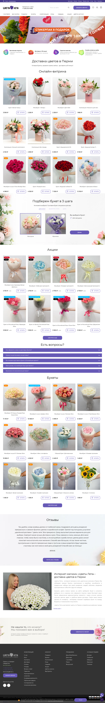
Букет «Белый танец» (15, 107)
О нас (91, 1)
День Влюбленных (71, 655)
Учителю (89, 664)
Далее (80, 232)
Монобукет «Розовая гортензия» (88, 453)
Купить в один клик (14, 102)
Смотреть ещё (52, 338)
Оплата (75, 1)
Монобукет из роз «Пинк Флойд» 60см (14, 186)
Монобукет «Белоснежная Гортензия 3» (88, 286)
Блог (95, 1)
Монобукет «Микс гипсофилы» (39, 453)
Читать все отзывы (52, 560)
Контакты (100, 1)
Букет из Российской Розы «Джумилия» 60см (88, 325)
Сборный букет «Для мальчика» (64, 453)
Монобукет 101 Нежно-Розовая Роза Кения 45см (14, 414)
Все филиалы (12, 1)
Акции (69, 14)
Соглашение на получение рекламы (30, 684)
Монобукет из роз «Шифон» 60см (39, 414)
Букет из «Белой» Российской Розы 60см (39, 325)
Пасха (68, 662)
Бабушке (89, 659)
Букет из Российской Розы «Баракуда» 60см (14, 325)
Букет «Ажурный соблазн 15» (64, 186)
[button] (52, 41)
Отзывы (80, 1)
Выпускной (69, 664)
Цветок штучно (79, 14)
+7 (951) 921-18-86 (27, 8)
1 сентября (6, 14)
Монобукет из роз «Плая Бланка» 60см (89, 414)
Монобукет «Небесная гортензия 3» (39, 286)
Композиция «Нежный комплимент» (14, 147)
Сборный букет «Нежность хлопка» (64, 493)
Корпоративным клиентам (29, 675)
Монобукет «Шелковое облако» (89, 186)
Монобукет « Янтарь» (39, 107)
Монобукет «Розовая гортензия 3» (64, 286)
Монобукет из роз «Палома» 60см (63, 414)
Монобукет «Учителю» (88, 493)
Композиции (44, 14)
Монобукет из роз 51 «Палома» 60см (14, 453)
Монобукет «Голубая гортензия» (39, 493)
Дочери (89, 655)
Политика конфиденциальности (55, 700)
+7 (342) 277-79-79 (8, 670)
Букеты (33, 14)
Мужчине (90, 662)
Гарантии (27, 671)
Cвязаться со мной (82, 632)
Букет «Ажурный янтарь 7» (88, 147)
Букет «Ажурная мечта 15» (64, 147)
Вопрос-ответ (86, 1)
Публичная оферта (29, 680)
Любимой (90, 657)
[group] (52, 29)
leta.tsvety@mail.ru (8, 671)
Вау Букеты (15, 14)
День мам (69, 657)
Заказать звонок (10, 675)
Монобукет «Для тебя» (64, 107)
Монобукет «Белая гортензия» (14, 493)
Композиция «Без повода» (39, 147)
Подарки (24, 14)
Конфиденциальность (30, 678)
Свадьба (61, 14)
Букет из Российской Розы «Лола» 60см (64, 325)
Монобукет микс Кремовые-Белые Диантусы (14, 286)
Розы (52, 14)
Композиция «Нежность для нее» (88, 107)
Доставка (70, 1)
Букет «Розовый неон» (39, 186)
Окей (80, 700)
